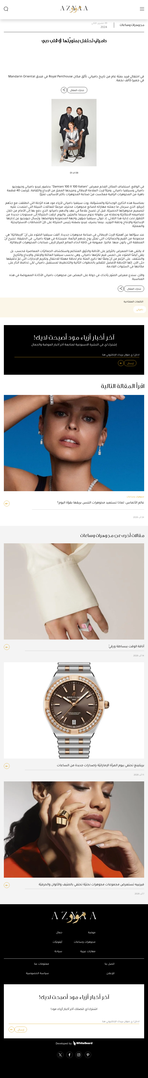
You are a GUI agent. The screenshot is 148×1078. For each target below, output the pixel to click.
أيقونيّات (57, 942)
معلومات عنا (41, 964)
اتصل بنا (109, 964)
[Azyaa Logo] (74, 917)
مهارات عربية (87, 951)
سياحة (58, 951)
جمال (59, 932)
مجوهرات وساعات (132, 25)
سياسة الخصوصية (37, 973)
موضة (91, 932)
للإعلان (110, 973)
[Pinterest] (88, 1055)
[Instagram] (79, 1055)
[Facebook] (69, 1055)
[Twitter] (60, 1055)
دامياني (139, 309)
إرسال (130, 363)
